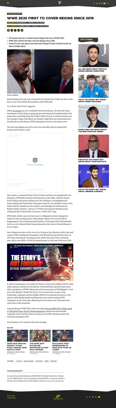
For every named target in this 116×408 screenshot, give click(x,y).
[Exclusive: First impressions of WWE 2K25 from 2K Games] (62, 336)
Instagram (99, 3)
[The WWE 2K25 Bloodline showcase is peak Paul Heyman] (40, 336)
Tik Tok (96, 3)
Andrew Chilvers (24, 26)
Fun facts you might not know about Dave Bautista (92, 161)
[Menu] (8, 3)
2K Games (17, 111)
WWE (46, 361)
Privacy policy (11, 396)
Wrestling (39, 361)
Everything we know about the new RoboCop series (92, 131)
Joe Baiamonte (21, 22)
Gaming (11, 14)
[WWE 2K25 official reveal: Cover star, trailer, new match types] (17, 336)
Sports (18, 14)
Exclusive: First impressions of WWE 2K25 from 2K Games (61, 347)
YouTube (104, 3)
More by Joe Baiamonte (55, 381)
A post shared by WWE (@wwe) (35, 189)
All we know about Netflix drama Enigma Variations (92, 70)
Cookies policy (11, 398)
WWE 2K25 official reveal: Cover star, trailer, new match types (17, 347)
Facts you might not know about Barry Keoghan (92, 101)
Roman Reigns (29, 361)
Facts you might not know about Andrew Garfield (92, 190)
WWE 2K (53, 361)
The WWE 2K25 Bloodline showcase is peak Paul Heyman (39, 347)
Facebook (94, 3)
